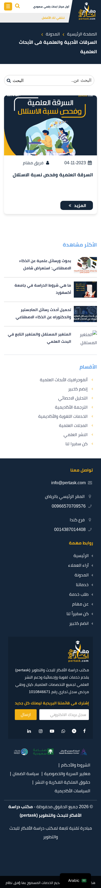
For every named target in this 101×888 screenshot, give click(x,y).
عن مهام (80, 604)
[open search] (17, 6)
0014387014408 (70, 529)
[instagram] (41, 731)
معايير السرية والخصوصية (67, 773)
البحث (17, 80)
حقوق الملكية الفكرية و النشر (62, 782)
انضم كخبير (79, 623)
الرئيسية (81, 555)
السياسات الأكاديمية (72, 791)
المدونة (82, 575)
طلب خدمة (79, 594)
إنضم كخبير (78, 389)
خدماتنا (82, 584)
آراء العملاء (78, 565)
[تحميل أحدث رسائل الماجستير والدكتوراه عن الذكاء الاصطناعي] (50, 314)
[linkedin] (29, 731)
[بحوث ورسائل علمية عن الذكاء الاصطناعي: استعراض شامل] (50, 265)
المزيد (79, 205)
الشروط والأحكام (75, 765)
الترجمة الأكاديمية (71, 407)
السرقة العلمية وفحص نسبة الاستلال (53, 174)
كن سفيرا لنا (76, 443)
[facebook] (85, 731)
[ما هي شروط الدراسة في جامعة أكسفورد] (50, 289)
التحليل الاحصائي (73, 398)
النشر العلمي (76, 434)
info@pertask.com (68, 482)
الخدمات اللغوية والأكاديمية (63, 416)
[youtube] (52, 731)
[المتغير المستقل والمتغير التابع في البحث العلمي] (50, 338)
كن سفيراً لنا (78, 613)
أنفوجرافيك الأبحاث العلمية (64, 379)
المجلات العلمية (73, 425)
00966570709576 (69, 506)
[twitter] (74, 731)
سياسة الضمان (26, 773)
